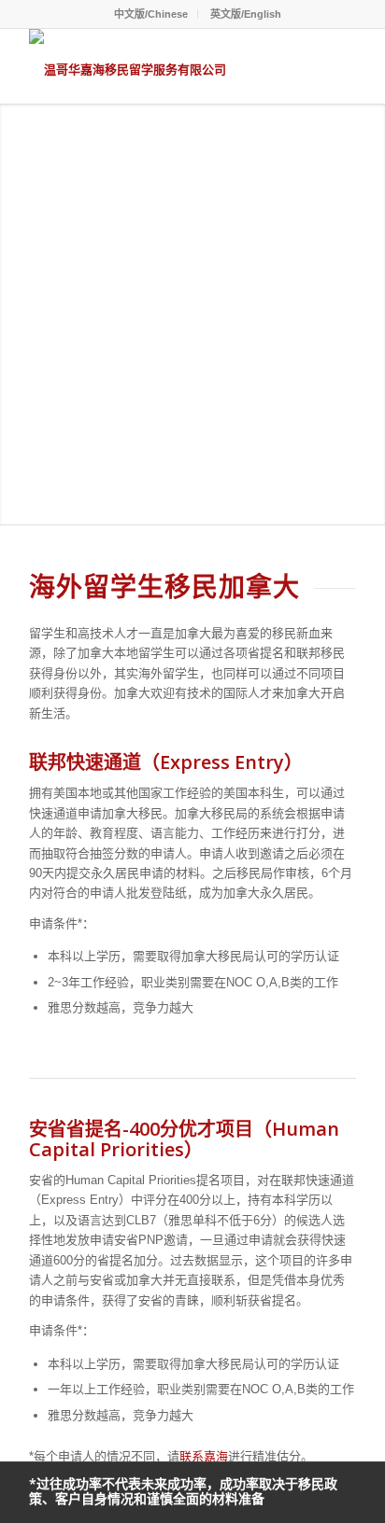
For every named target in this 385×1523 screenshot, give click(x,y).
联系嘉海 (203, 1456)
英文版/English (245, 14)
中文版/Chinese (151, 14)
